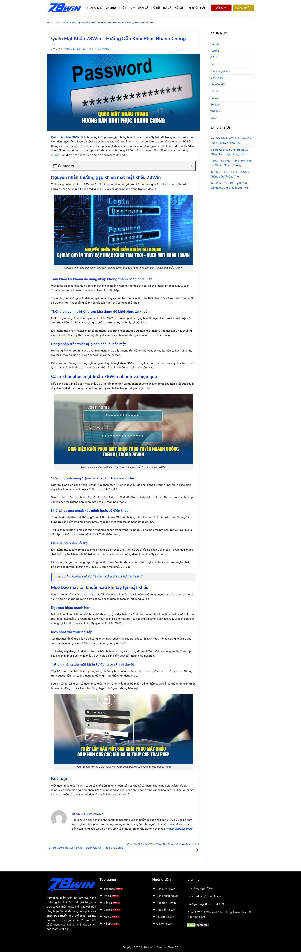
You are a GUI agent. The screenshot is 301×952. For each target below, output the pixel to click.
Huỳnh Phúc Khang (98, 49)
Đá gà (167, 8)
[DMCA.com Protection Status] (198, 925)
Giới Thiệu (69, 22)
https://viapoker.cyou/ (179, 829)
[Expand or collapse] (191, 166)
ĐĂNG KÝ (221, 7)
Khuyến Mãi (217, 84)
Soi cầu (214, 98)
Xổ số (179, 8)
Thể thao (125, 8)
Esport (214, 64)
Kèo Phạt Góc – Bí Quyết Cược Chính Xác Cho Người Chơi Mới (229, 185)
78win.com (150, 947)
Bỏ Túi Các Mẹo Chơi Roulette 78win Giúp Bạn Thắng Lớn (229, 152)
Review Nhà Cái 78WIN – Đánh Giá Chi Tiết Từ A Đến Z (87, 848)
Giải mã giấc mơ (220, 71)
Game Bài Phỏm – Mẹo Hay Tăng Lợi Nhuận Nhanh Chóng (231, 163)
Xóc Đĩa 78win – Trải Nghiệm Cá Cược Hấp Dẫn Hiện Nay (230, 141)
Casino (111, 8)
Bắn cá (143, 8)
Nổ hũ (155, 8)
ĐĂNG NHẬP (243, 7)
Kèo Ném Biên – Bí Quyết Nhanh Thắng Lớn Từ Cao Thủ (230, 174)
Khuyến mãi (196, 8)
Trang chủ (95, 8)
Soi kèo (215, 105)
